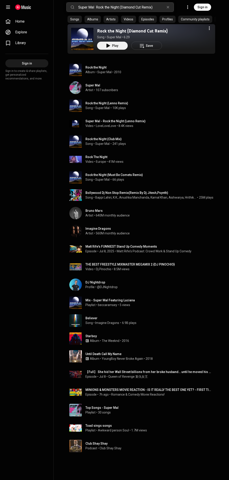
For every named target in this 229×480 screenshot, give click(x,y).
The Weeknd (110, 341)
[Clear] (168, 7)
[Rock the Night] (143, 70)
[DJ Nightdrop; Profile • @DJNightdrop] (143, 285)
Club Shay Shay (110, 448)
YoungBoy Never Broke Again (122, 358)
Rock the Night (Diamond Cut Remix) (132, 31)
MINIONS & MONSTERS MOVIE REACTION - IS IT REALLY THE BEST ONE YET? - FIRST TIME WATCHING (149, 390)
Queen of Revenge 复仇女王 (128, 376)
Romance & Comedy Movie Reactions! (138, 394)
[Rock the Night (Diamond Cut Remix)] (82, 39)
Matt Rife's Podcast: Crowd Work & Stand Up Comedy (154, 251)
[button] (82, 39)
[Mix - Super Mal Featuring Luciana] (143, 303)
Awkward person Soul (113, 430)
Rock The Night (96, 157)
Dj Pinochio (103, 269)
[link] (27, 21)
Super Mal (114, 37)
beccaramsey (107, 305)
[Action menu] (209, 28)
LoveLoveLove (106, 126)
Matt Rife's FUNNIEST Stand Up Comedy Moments (121, 246)
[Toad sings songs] (143, 428)
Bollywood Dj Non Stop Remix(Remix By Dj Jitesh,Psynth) (126, 193)
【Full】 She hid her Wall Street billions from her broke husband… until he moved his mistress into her (149, 372)
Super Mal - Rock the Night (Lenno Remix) (115, 121)
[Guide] (8, 7)
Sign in (202, 7)
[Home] (23, 7)
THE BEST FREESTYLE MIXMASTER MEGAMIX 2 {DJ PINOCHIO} (130, 264)
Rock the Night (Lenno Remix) (106, 103)
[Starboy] (143, 338)
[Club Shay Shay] (143, 446)
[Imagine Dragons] (143, 231)
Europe (101, 161)
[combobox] (126, 7)
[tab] (75, 19)
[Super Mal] (143, 88)
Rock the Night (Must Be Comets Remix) (114, 175)
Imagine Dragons (107, 323)
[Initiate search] (72, 7)
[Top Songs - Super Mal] (143, 410)
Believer (91, 318)
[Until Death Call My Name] (143, 356)
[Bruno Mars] (143, 213)
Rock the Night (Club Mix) (103, 139)
